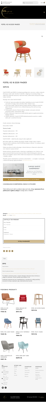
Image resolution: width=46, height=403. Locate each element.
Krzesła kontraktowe (27, 213)
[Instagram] (6, 388)
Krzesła (39, 23)
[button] (42, 36)
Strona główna (32, 23)
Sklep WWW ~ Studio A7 (41, 397)
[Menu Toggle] (44, 12)
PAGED (7, 215)
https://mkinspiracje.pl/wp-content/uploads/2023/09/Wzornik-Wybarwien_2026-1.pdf (19, 273)
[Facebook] (3, 388)
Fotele (9, 213)
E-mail (5, 227)
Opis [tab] (4, 258)
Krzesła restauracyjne (36, 213)
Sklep (37, 23)
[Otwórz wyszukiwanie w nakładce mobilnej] (30, 3)
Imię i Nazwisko (7, 222)
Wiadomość (6, 232)
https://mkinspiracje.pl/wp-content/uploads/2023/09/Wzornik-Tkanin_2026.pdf (18, 269)
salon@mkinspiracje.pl (27, 160)
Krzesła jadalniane (18, 213)
